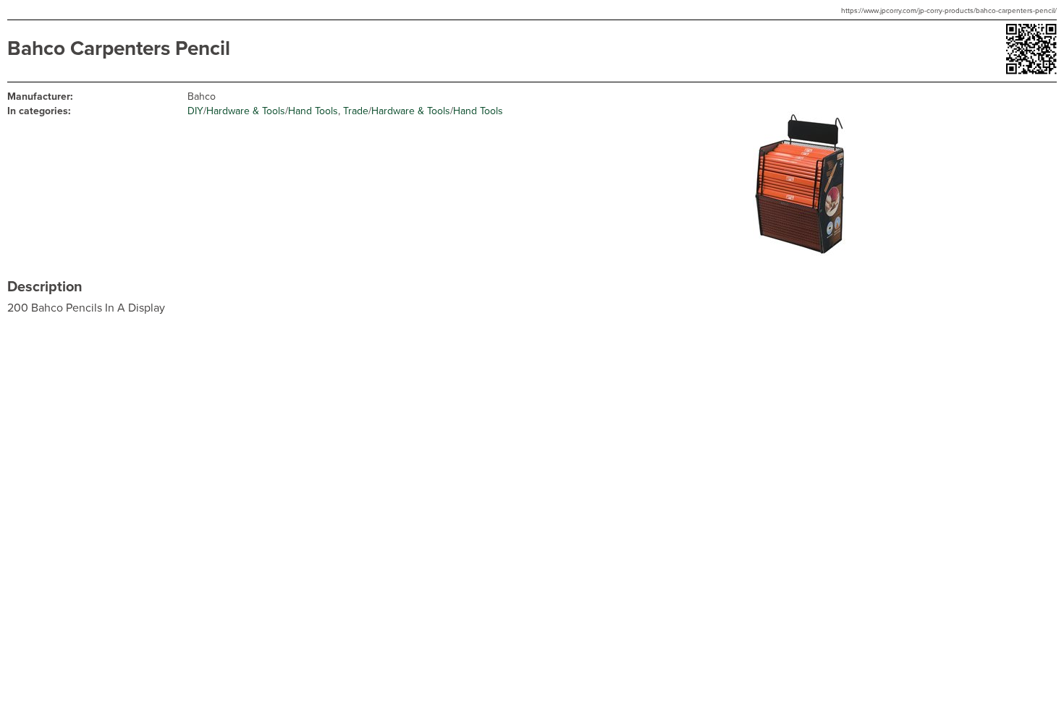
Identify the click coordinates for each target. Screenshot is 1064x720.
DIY (195, 111)
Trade (355, 111)
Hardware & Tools (245, 111)
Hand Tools (313, 111)
